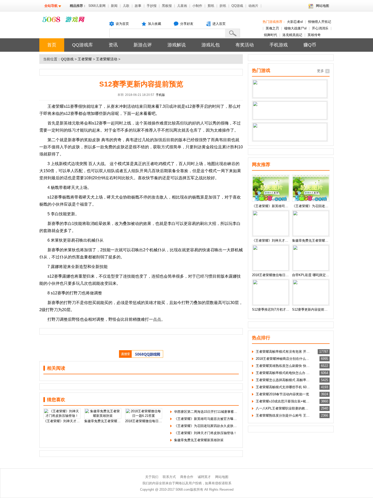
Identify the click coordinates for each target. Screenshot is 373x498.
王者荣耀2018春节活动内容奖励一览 (282, 394)
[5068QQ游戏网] (141, 357)
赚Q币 (309, 44)
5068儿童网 (97, 6)
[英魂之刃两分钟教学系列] (290, 140)
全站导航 (51, 6)
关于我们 (151, 477)
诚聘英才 (204, 477)
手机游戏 (278, 44)
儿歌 (126, 6)
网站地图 (322, 6)
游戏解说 (176, 44)
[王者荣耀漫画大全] (290, 118)
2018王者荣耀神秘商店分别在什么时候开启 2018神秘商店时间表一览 (283, 359)
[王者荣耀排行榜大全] (290, 97)
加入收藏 (154, 24)
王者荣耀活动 (106, 59)
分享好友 (186, 24)
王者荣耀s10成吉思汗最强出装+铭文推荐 (283, 401)
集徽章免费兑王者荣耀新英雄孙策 (199, 440)
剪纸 (211, 6)
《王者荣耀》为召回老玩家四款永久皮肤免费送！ (210, 426)
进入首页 (219, 24)
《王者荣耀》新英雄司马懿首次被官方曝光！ (207, 419)
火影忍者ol (295, 22)
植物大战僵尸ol (295, 28)
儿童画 (182, 6)
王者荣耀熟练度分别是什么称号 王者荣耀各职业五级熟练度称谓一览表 (283, 415)
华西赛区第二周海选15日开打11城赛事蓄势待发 (209, 412)
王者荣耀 (85, 59)
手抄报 (152, 6)
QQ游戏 (237, 6)
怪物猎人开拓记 (319, 22)
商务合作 (186, 477)
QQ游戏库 (82, 44)
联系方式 (169, 477)
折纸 (222, 6)
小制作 (197, 6)
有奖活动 (244, 44)
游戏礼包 (210, 44)
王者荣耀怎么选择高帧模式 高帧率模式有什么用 (283, 380)
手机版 (160, 95)
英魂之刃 (272, 28)
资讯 (113, 44)
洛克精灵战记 (292, 35)
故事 (138, 6)
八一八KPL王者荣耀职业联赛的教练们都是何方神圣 (283, 408)
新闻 (114, 6)
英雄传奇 (314, 35)
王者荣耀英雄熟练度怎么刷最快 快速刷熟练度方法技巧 (283, 366)
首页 (51, 44)
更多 (320, 71)
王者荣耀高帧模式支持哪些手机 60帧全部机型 (283, 387)
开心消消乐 (320, 28)
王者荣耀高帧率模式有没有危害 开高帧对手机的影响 (283, 351)
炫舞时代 (270, 35)
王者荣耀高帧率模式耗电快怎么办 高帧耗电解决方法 (283, 373)
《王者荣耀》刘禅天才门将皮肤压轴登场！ (205, 433)
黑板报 (167, 6)
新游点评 (142, 44)
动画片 (253, 6)
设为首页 (122, 24)
